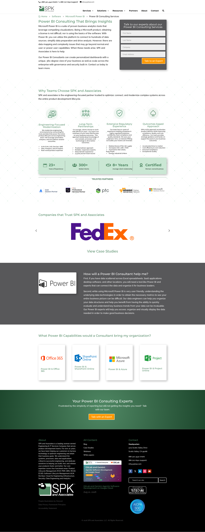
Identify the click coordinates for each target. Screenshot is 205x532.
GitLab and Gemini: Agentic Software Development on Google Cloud (101, 487)
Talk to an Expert (153, 60)
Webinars (87, 451)
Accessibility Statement (47, 508)
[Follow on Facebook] (130, 471)
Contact (155, 11)
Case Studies (89, 448)
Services (87, 11)
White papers (89, 455)
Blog (85, 444)
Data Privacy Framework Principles (52, 505)
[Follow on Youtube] (149, 471)
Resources (118, 11)
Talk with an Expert (101, 416)
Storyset (59, 501)
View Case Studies (102, 251)
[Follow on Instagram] (145, 471)
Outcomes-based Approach (153, 125)
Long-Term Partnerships (85, 125)
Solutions (101, 11)
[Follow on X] (135, 471)
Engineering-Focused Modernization (52, 125)
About (144, 11)
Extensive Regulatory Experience (119, 125)
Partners (133, 11)
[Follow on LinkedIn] (140, 471)
